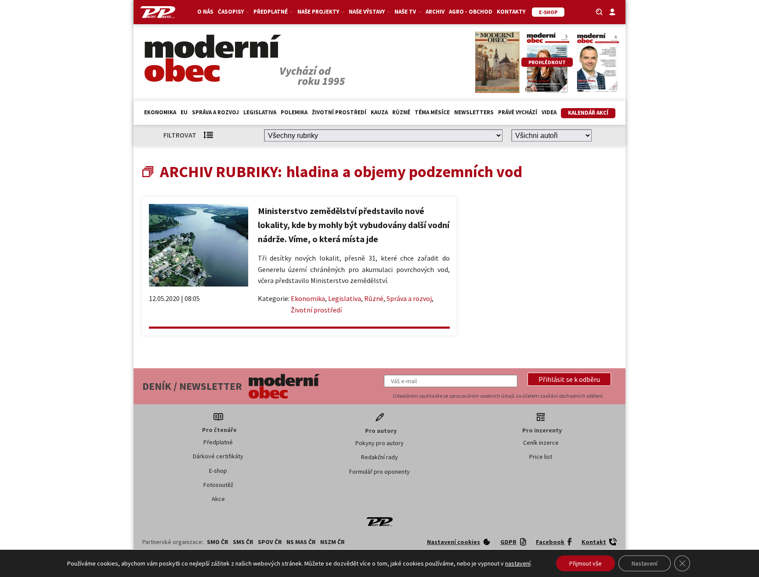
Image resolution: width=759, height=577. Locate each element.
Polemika (294, 112)
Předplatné (218, 442)
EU (184, 112)
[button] (569, 379)
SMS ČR (243, 542)
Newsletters (474, 112)
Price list (540, 457)
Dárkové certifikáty (218, 456)
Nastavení (645, 563)
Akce (218, 499)
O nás (205, 11)
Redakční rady (379, 457)
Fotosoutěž (218, 485)
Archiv (435, 11)
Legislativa (259, 112)
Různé (401, 112)
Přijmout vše (585, 563)
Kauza (379, 112)
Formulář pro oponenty (379, 471)
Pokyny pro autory (379, 443)
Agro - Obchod (470, 11)
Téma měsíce (432, 112)
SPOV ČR (270, 542)
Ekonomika (160, 112)
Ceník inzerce (541, 442)
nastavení (518, 563)
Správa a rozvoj (215, 112)
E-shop (218, 471)
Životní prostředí (339, 112)
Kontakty (511, 11)
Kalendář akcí (588, 112)
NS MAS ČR (301, 542)
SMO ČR (217, 542)
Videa (549, 112)
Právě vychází (517, 112)
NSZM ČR (332, 542)
